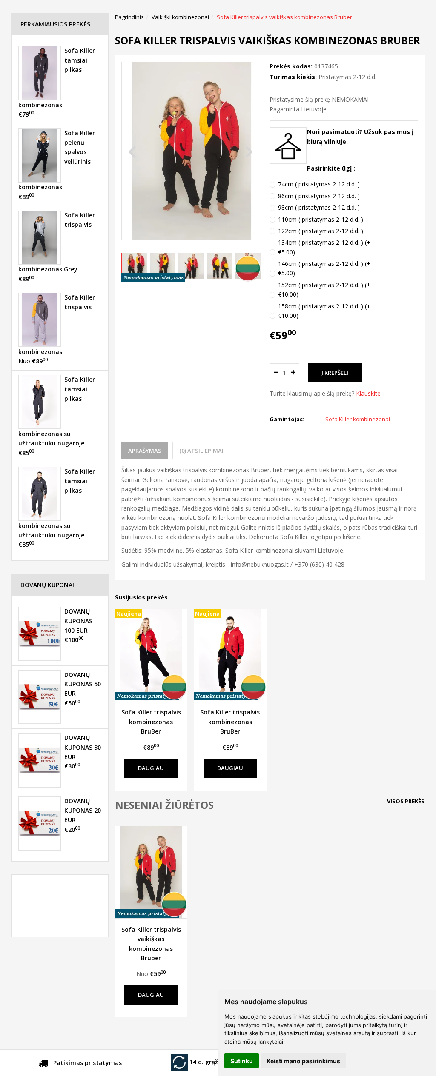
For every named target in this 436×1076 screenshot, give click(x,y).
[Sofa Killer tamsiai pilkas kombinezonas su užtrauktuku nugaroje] (39, 401)
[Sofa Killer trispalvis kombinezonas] (39, 319)
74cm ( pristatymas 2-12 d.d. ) (319, 184)
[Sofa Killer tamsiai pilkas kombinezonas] (39, 73)
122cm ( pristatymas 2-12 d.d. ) (320, 231)
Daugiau (151, 768)
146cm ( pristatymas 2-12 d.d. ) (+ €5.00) (324, 268)
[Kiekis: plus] (293, 372)
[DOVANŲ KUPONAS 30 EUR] (39, 760)
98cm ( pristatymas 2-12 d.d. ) (319, 207)
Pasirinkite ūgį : (331, 168)
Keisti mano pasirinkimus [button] (303, 1061)
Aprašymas (144, 450)
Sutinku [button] (241, 1061)
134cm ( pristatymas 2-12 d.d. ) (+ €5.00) (324, 247)
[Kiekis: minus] (276, 372)
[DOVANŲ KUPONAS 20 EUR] (39, 823)
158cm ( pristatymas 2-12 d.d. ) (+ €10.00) (324, 311)
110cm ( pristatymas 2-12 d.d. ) (320, 219)
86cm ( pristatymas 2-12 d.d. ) (319, 196)
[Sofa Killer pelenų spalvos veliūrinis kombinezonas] (39, 155)
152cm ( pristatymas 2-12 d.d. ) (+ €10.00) (324, 289)
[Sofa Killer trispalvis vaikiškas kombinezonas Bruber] (151, 872)
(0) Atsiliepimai (201, 450)
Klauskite (368, 393)
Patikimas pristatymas (87, 1063)
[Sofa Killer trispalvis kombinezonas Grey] (39, 237)
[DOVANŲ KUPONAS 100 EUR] (39, 633)
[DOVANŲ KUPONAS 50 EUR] (39, 697)
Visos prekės (406, 801)
